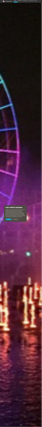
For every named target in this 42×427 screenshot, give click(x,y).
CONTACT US (15, 219)
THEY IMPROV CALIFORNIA (8, 1)
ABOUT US (8, 219)
